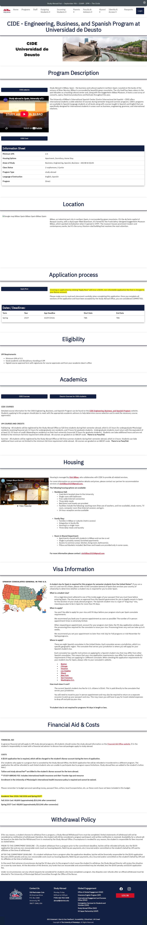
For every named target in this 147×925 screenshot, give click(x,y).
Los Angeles (65, 671)
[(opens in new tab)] (16, 902)
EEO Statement (52, 919)
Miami (63, 673)
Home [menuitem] (15, 9)
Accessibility (79, 919)
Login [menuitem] (140, 11)
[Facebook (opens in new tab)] (121, 890)
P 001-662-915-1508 (61, 898)
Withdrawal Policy (73, 819)
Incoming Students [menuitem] (61, 10)
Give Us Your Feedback (66, 919)
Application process (73, 274)
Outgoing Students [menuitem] (45, 10)
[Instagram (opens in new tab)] (129, 890)
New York (64, 675)
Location (73, 204)
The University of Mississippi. (70, 922)
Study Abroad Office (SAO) (87, 908)
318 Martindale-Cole (37, 892)
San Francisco (66, 678)
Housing (74, 462)
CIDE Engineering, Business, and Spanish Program (110, 411)
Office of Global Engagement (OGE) (90, 892)
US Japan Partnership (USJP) (88, 911)
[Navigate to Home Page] (6, 10)
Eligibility (73, 339)
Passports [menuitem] (128, 9)
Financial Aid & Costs (73, 724)
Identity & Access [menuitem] (113, 10)
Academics (73, 379)
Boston (64, 664)
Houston (64, 668)
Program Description (73, 72)
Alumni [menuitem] (102, 9)
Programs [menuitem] (26, 9)
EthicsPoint (88, 919)
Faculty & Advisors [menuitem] (87, 10)
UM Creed (96, 919)
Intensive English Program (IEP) (89, 895)
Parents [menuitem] (76, 9)
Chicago (63, 666)
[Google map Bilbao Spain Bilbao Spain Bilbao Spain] (24, 239)
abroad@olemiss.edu (61, 901)
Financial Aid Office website (118, 744)
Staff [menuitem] (35, 9)
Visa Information (73, 568)
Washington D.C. (67, 680)
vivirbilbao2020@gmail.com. (71, 483)
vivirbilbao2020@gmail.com (93, 553)
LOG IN (128, 895)
